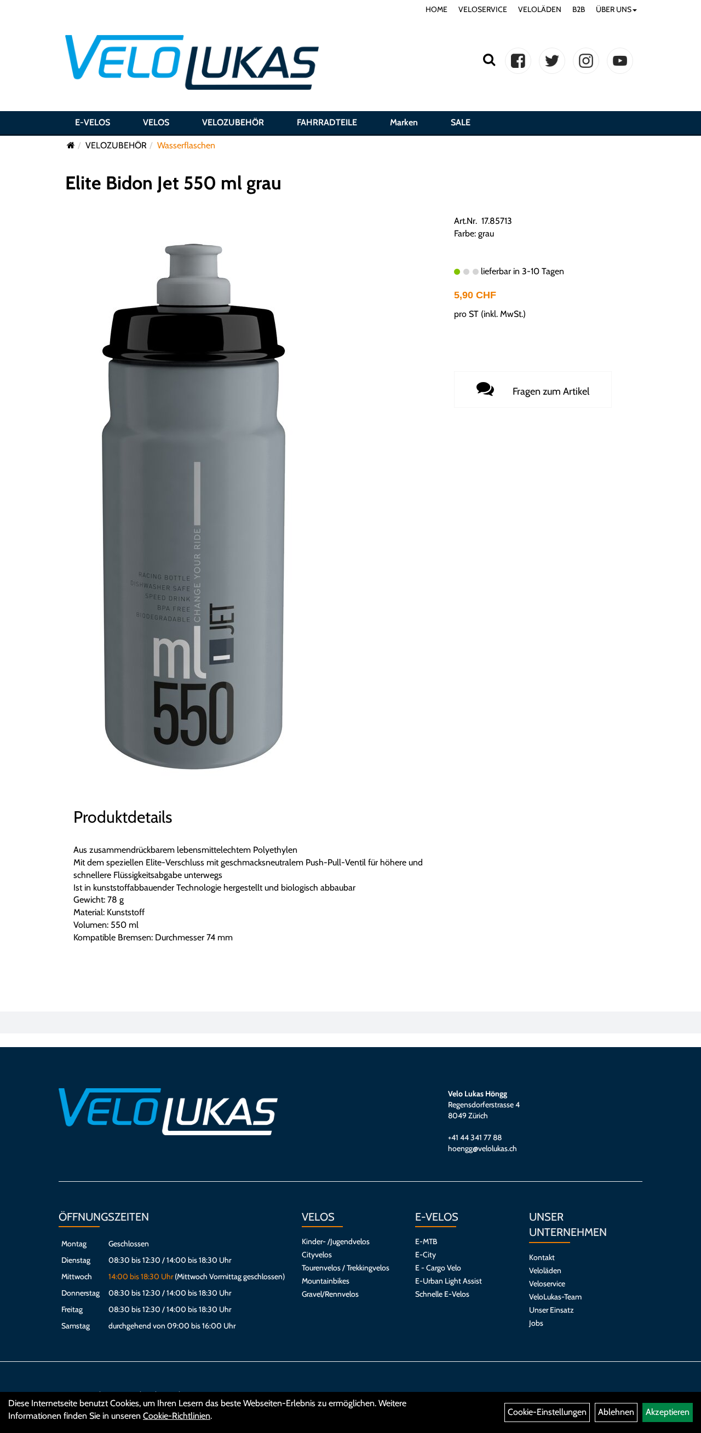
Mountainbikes (325, 1281)
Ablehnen (616, 1412)
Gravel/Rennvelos (330, 1294)
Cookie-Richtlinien (176, 1416)
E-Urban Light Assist (448, 1281)
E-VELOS (92, 122)
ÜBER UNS (613, 9)
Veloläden (545, 1270)
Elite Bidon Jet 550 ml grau (173, 182)
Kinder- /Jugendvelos (336, 1241)
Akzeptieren (667, 1412)
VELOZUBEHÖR (233, 122)
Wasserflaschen (186, 145)
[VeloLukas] (192, 62)
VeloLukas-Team (555, 1297)
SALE (460, 122)
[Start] (71, 145)
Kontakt (542, 1257)
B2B (578, 9)
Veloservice (547, 1283)
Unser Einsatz (551, 1310)
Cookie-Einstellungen (547, 1412)
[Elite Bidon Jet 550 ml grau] (190, 505)
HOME (436, 9)
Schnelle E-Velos (442, 1294)
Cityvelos (317, 1254)
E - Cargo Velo (438, 1268)
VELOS (156, 122)
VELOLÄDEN (539, 9)
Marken (404, 122)
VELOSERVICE (482, 9)
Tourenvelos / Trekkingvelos (345, 1268)
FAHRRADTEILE (327, 122)
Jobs (536, 1323)
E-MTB (426, 1241)
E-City (425, 1254)
